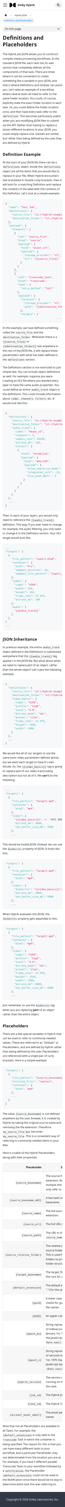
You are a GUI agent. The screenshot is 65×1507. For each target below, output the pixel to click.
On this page (13, 29)
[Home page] (6, 15)
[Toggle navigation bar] (5, 5)
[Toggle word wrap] (52, 203)
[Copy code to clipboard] (58, 203)
